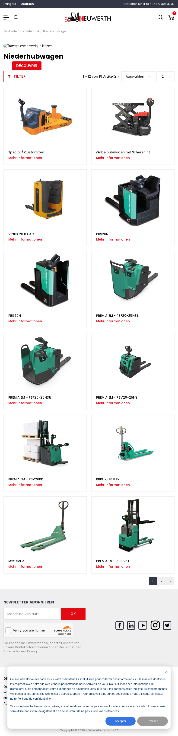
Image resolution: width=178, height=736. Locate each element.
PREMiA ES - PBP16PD (112, 561)
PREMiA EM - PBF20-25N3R (29, 397)
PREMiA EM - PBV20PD (25, 479)
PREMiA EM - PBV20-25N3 (116, 397)
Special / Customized (26, 152)
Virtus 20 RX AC (21, 234)
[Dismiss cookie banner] (166, 671)
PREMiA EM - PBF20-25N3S (117, 315)
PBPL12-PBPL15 (107, 479)
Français (9, 4)
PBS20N (102, 234)
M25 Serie (16, 561)
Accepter (120, 721)
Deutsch (27, 4)
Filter (19, 76)
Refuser (153, 721)
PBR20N (14, 315)
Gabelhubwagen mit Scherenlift (123, 152)
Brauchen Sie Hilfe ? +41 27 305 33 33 (149, 4)
